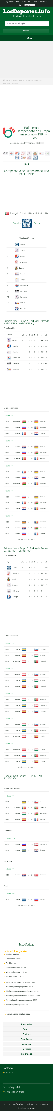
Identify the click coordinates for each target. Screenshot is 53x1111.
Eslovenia (23, 297)
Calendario (26, 2)
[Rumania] (23, 157)
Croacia (22, 256)
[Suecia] (35, 157)
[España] (35, 153)
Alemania (23, 291)
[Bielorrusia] (11, 153)
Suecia (22, 244)
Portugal (23, 308)
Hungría (22, 280)
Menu (29, 38)
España (21, 268)
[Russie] (29, 157)
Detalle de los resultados (26, 539)
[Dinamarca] (23, 153)
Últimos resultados (40, 2)
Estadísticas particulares (18, 1013)
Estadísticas (26, 1039)
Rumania (23, 303)
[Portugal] (17, 157)
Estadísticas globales (17, 951)
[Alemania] (5, 153)
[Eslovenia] (29, 153)
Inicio (8, 80)
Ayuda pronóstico (12, 2)
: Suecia (36, 223)
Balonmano (17, 80)
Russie (22, 250)
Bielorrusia (24, 285)
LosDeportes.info (26, 11)
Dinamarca (23, 262)
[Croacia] (17, 153)
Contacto (8, 1072)
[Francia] (41, 153)
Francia (22, 274)
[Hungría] (47, 153)
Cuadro (26, 1029)
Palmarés (26, 1048)
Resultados (26, 1024)
